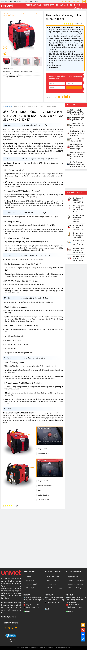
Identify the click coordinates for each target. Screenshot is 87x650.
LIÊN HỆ (25, 1)
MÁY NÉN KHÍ (79, 5)
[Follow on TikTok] (12, 627)
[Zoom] (5, 53)
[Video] (5, 48)
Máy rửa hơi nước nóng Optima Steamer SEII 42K (43, 551)
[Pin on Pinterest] (62, 96)
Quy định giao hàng (73, 577)
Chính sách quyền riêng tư (75, 588)
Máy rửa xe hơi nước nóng (11, 74)
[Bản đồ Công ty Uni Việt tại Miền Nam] (76, 625)
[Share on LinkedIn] (66, 96)
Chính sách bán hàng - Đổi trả (76, 580)
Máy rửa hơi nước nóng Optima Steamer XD (11, 551)
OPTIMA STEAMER (13, 77)
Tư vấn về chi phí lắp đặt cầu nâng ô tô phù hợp (77, 125)
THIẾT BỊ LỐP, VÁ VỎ (33, 5)
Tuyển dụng (4, 1)
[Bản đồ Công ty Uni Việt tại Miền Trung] (55, 623)
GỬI (74, 88)
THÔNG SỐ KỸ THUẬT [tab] (19, 106)
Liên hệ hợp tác (30, 580)
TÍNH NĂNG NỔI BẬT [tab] (32, 106)
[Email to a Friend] (59, 96)
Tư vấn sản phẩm (51, 584)
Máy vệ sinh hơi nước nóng (18, 14)
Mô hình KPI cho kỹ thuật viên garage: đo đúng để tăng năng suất (77, 164)
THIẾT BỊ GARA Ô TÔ (51, 5)
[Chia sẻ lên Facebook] (52, 96)
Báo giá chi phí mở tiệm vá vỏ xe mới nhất (77, 140)
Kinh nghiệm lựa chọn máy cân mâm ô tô (77, 119)
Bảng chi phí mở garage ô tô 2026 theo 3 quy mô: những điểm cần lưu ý (77, 155)
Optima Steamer (21, 74)
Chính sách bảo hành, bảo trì (75, 584)
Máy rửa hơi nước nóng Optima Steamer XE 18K (27, 551)
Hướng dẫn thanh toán (53, 580)
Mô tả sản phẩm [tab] (7, 106)
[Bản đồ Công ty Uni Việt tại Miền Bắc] (33, 625)
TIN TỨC (36, 1)
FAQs (31, 1)
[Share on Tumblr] (69, 96)
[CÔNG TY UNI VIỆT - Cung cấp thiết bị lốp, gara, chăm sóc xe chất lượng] (7, 6)
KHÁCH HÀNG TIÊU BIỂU (15, 1)
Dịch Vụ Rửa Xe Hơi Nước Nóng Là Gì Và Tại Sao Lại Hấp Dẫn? (77, 112)
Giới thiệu (28, 577)
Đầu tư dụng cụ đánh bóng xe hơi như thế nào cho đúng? (76, 147)
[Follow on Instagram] (9, 627)
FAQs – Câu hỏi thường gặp (54, 588)
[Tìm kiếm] (84, 1)
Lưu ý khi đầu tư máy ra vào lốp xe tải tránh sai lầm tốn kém (77, 133)
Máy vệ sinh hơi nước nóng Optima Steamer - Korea (20, 71)
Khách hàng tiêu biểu (31, 584)
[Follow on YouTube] (16, 627)
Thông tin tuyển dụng (31, 588)
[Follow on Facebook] (5, 627)
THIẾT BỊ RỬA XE (79, 8)
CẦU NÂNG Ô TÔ (66, 5)
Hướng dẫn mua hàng (53, 577)
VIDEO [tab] (41, 106)
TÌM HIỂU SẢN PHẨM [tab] (51, 106)
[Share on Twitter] (55, 96)
